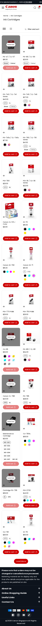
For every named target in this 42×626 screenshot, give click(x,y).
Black (6, 63)
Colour (13, 63)
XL (10, 103)
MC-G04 (7, 452)
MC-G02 (7, 446)
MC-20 (15, 459)
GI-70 (25, 222)
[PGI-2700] (31, 478)
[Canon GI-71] (31, 253)
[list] (10, 28)
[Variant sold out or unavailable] (4, 272)
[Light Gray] (9, 364)
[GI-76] (31, 520)
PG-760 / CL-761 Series (30, 139)
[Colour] (29, 105)
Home (5, 16)
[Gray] (4, 364)
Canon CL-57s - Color (9, 223)
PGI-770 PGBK (8, 312)
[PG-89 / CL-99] (31, 44)
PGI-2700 (27, 490)
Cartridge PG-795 (10, 490)
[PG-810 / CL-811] (31, 337)
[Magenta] (33, 229)
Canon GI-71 (28, 265)
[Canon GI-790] (11, 253)
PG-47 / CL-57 (9, 57)
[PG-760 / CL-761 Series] (31, 125)
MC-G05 (7, 456)
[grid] (4, 28)
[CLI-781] (11, 520)
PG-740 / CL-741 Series (10, 95)
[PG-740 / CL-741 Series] (11, 82)
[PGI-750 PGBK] (31, 299)
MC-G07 (7, 459)
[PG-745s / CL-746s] (11, 125)
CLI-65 (5, 349)
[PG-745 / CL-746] (31, 82)
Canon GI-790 (9, 265)
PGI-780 (6, 181)
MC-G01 (7, 442)
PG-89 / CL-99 (29, 57)
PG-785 (26, 396)
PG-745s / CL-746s (11, 138)
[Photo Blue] (29, 444)
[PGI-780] (11, 168)
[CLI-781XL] (31, 421)
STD (6, 103)
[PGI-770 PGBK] (11, 299)
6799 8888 (28, 2)
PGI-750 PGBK (28, 312)
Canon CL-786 (9, 396)
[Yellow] (25, 233)
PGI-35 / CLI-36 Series (29, 182)
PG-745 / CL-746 (30, 94)
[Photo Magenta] (9, 360)
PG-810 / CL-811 (29, 349)
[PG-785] (31, 384)
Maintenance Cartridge (8, 435)
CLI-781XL (27, 434)
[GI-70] (31, 210)
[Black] (25, 105)
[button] (3, 8)
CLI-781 (6, 532)
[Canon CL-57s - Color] (11, 210)
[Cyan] (29, 229)
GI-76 (25, 532)
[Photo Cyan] (13, 360)
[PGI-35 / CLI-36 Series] (31, 168)
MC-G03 (7, 449)
